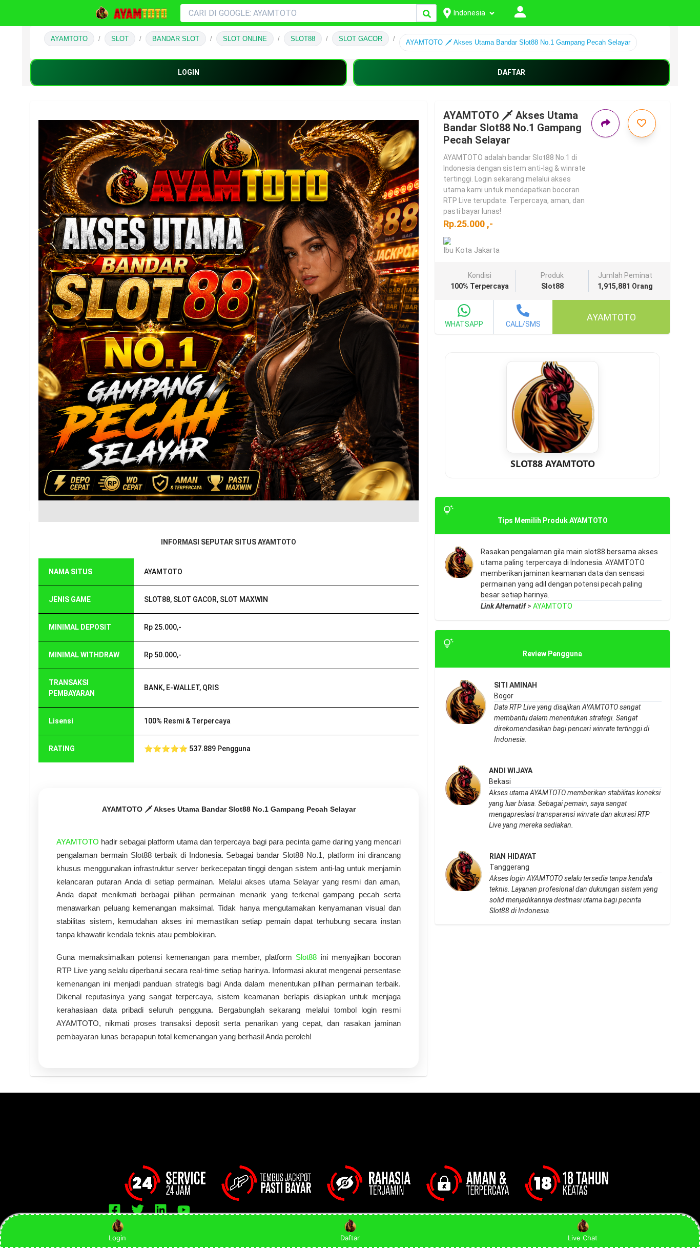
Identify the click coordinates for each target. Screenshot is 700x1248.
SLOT (120, 39)
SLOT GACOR (360, 39)
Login (117, 1238)
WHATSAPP (464, 324)
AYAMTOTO (69, 39)
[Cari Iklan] (427, 14)
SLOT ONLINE (245, 39)
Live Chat (583, 1238)
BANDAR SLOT (175, 39)
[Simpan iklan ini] (642, 123)
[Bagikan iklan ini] (605, 123)
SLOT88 (303, 39)
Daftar (350, 1238)
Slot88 (306, 957)
